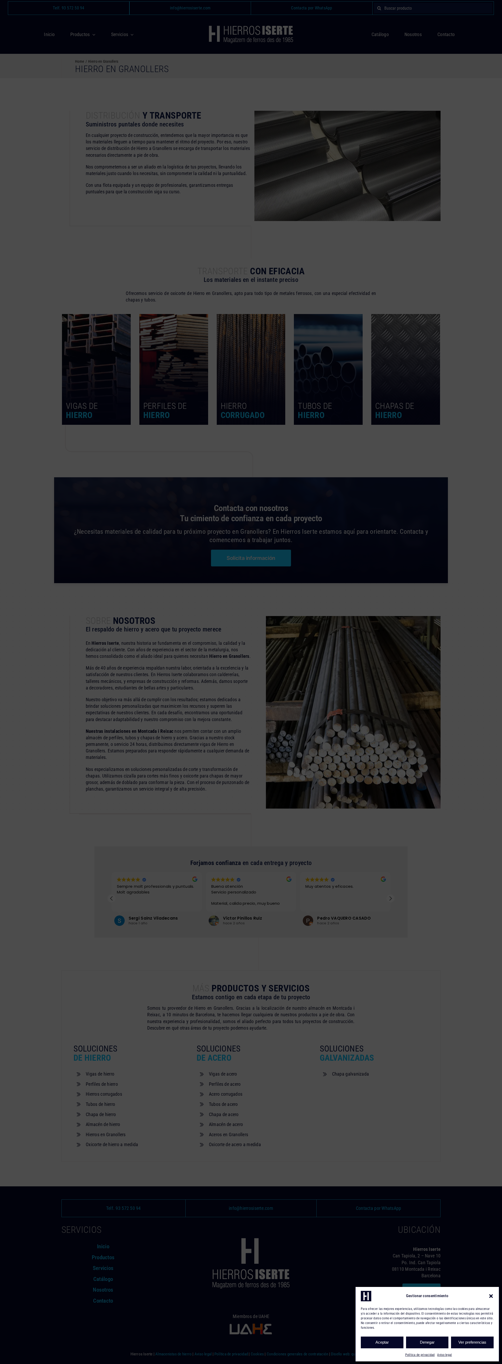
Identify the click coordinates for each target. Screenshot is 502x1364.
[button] (491, 1296)
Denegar (427, 1342)
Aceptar (382, 1342)
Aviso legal (444, 1355)
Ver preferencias (472, 1342)
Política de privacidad (420, 1355)
